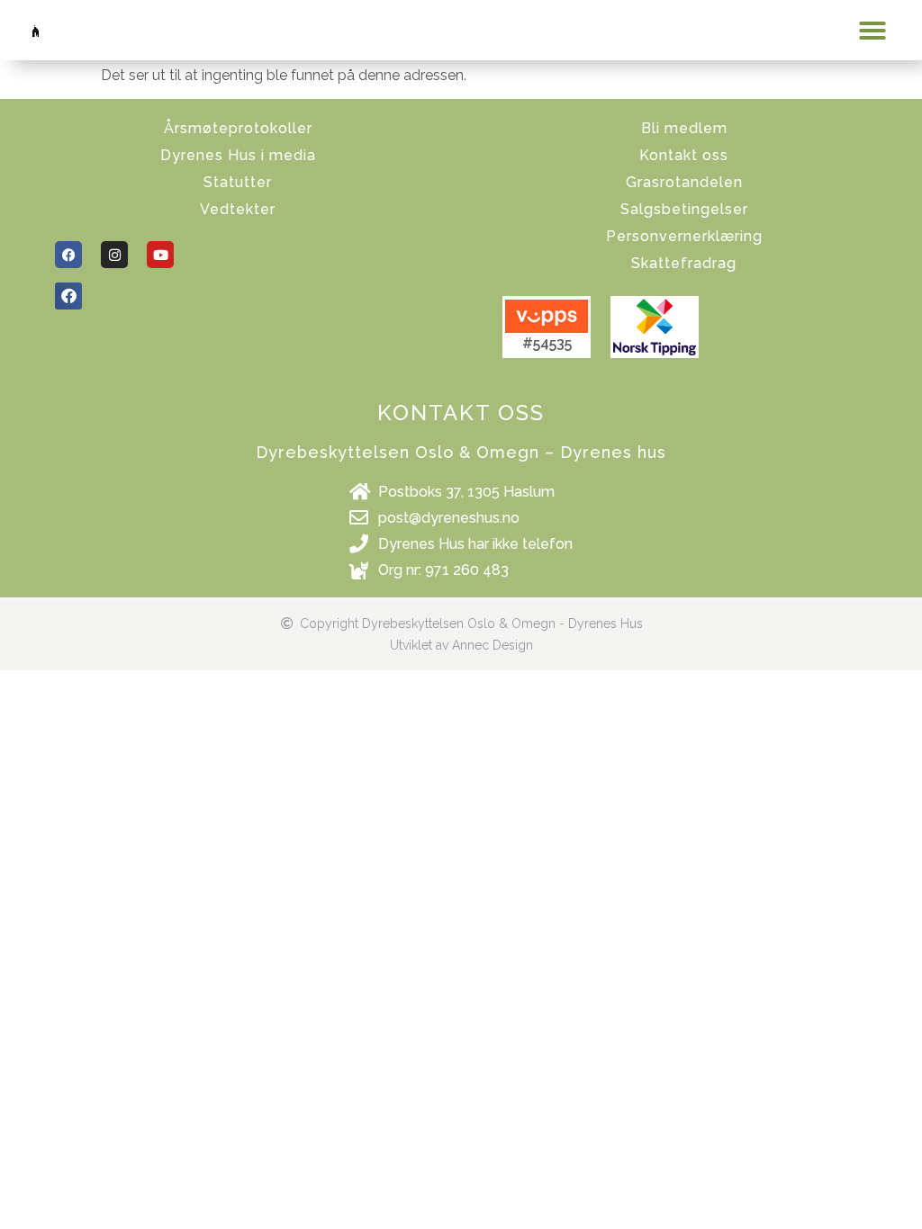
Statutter (237, 182)
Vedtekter (238, 209)
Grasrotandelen (684, 182)
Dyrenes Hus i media (238, 155)
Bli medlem (684, 128)
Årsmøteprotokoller (238, 128)
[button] (872, 30)
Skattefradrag (684, 263)
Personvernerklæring (684, 236)
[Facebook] (68, 254)
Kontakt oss (683, 155)
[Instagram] (114, 254)
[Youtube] (160, 254)
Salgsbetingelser (684, 209)
